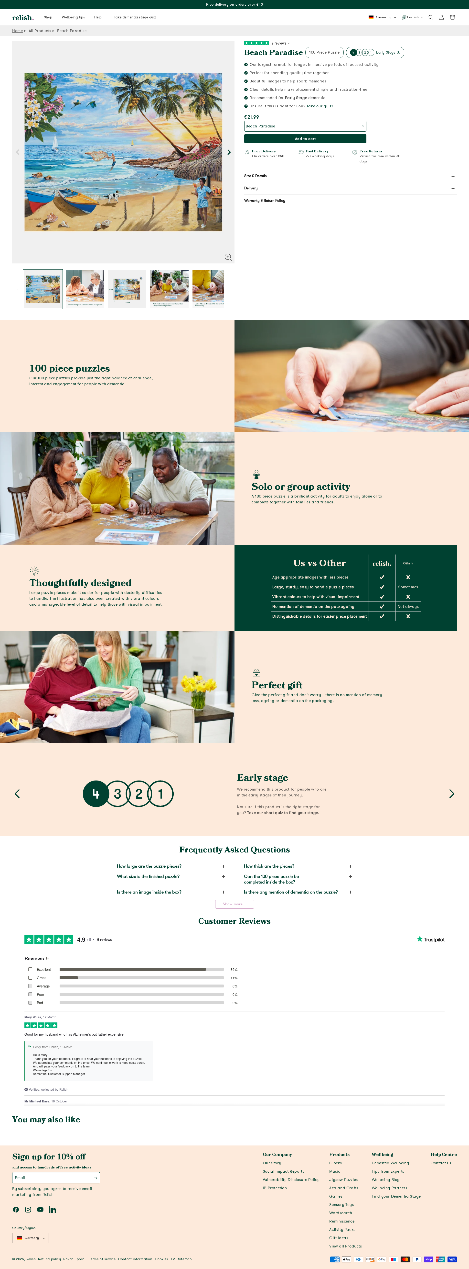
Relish (31, 1259)
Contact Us (441, 1163)
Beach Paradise (273, 53)
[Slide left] (17, 152)
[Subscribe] (95, 1178)
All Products (40, 31)
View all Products (345, 1246)
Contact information (135, 1259)
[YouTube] (40, 1209)
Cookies (161, 1259)
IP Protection (275, 1188)
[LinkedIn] (52, 1209)
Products (339, 1155)
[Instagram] (28, 1209)
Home (17, 31)
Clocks (335, 1163)
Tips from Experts (388, 1171)
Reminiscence (341, 1221)
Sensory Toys (341, 1204)
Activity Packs (342, 1229)
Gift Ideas (338, 1238)
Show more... (234, 904)
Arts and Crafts (343, 1188)
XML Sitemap (181, 1259)
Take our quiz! (320, 106)
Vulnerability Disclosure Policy (291, 1179)
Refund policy (49, 1259)
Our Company (277, 1155)
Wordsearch (340, 1213)
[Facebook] (16, 1209)
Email (20, 1177)
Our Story (272, 1163)
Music (334, 1171)
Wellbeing (382, 1155)
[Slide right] (229, 152)
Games (335, 1196)
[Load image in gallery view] (43, 289)
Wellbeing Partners (389, 1188)
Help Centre (444, 1155)
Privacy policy (74, 1259)
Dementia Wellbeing (390, 1163)
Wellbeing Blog (386, 1179)
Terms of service (102, 1259)
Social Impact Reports (283, 1171)
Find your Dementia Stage (396, 1196)
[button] (431, 17)
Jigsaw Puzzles (343, 1179)
